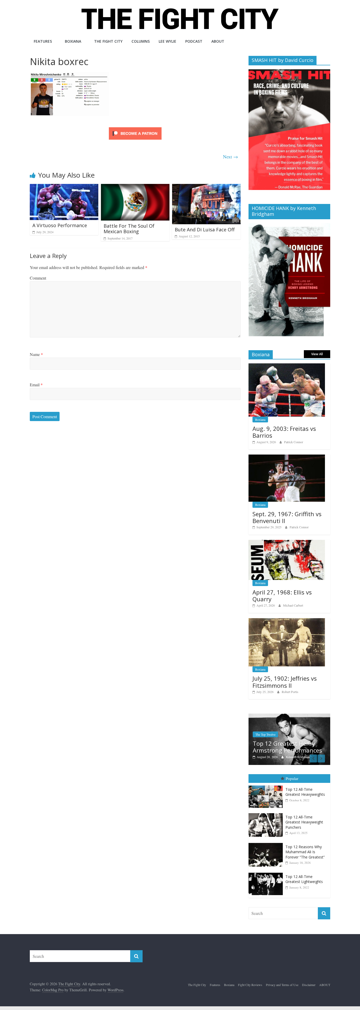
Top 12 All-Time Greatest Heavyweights (305, 792)
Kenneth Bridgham (295, 757)
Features (43, 41)
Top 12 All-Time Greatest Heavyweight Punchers (304, 822)
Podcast (193, 41)
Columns (141, 41)
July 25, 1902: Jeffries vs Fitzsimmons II (284, 681)
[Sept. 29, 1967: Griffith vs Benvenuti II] (287, 457)
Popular (292, 778)
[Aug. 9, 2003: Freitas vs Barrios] (287, 366)
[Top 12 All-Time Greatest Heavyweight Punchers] (267, 813)
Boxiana (73, 41)
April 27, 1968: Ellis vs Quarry (282, 595)
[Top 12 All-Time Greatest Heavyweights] (267, 785)
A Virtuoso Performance (59, 225)
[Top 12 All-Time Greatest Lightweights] (267, 872)
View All (317, 354)
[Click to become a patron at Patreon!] (135, 128)
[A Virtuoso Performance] (64, 187)
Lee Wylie (167, 41)
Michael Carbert (293, 605)
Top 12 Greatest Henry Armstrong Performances (285, 746)
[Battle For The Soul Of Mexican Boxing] (135, 187)
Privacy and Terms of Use (282, 985)
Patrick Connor (293, 442)
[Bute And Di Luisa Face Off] (206, 187)
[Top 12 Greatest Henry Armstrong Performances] (287, 716)
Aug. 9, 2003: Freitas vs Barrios (284, 432)
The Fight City (108, 41)
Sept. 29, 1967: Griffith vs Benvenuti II (287, 517)
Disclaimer (308, 985)
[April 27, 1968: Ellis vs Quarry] (287, 542)
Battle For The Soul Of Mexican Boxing (129, 229)
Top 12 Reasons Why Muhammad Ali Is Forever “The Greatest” (305, 852)
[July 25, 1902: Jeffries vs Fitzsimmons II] (287, 620)
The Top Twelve (263, 734)
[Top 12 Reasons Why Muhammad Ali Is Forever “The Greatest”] (267, 843)
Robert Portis (290, 692)
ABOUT (217, 41)
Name (36, 354)
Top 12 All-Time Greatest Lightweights (304, 879)
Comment (38, 278)
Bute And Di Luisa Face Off (205, 229)
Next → (230, 156)
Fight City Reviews (250, 985)
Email (36, 384)
